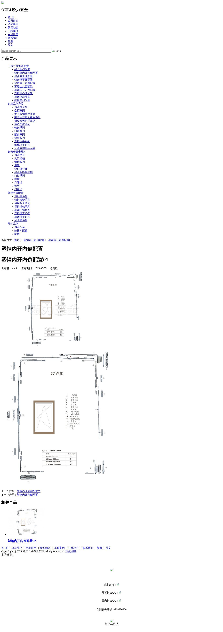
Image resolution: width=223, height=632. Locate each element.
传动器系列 (20, 196)
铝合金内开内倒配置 (26, 72)
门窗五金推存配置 (18, 66)
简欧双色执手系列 (24, 120)
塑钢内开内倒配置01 (60, 240)
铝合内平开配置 (23, 76)
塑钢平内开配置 (23, 93)
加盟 (10, 41)
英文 (10, 44)
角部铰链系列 (22, 199)
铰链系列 (19, 127)
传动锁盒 (19, 155)
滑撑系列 (19, 162)
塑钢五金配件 (16, 192)
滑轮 (17, 165)
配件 (17, 234)
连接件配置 (20, 230)
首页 (17, 240)
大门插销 (19, 158)
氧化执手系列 (22, 144)
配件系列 (19, 134)
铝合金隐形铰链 (23, 172)
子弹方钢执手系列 (24, 148)
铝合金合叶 (20, 168)
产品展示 (13, 24)
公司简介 (13, 20)
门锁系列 (19, 131)
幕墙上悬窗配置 (23, 86)
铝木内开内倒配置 (24, 83)
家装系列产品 (16, 103)
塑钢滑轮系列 (22, 206)
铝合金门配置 (22, 69)
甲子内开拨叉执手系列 (27, 117)
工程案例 (13, 31)
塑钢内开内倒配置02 (28, 491)
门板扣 (18, 189)
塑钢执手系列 (22, 216)
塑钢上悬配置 (22, 96)
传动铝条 (19, 227)
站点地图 (70, 551)
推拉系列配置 (22, 100)
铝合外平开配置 (23, 79)
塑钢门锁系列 (22, 210)
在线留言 (13, 34)
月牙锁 (18, 182)
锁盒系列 (19, 138)
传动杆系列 (20, 107)
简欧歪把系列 (22, 124)
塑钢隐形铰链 (22, 213)
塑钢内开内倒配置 (24, 90)
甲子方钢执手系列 (24, 114)
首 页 (11, 17)
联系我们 (13, 37)
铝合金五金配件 (17, 151)
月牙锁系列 (20, 220)
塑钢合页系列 (22, 203)
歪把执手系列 (22, 141)
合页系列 (19, 110)
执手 (17, 186)
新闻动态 (13, 27)
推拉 (17, 179)
